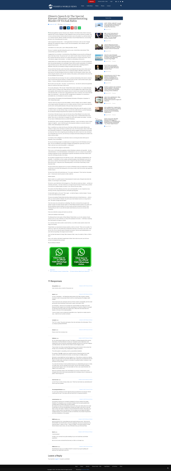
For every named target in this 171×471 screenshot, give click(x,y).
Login (111, 1)
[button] (121, 5)
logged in (57, 459)
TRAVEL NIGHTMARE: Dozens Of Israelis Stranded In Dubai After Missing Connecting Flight (112, 57)
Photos (102, 6)
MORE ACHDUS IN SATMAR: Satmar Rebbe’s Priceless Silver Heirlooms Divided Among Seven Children (112, 89)
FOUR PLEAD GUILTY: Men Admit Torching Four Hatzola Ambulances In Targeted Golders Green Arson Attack (112, 78)
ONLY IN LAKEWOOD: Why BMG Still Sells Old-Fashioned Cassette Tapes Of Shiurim (112, 99)
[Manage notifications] (168, 468)
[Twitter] (120, 2)
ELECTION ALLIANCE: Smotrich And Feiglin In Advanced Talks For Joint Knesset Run (111, 67)
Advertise (87, 466)
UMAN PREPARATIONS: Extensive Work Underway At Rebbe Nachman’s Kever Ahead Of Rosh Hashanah (112, 47)
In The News (114, 466)
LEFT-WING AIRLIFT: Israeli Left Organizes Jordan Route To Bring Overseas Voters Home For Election (112, 25)
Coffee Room (90, 6)
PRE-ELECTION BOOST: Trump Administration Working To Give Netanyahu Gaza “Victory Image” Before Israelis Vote (112, 36)
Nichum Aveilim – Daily (103, 1)
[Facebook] (116, 2)
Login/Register (107, 466)
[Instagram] (118, 2)
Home (82, 6)
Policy (121, 466)
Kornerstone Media (85, 469)
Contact (109, 6)
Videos (96, 6)
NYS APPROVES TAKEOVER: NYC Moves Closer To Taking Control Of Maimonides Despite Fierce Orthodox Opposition (112, 110)
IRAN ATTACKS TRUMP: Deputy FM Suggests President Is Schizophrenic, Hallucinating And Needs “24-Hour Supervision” (112, 121)
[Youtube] (123, 2)
